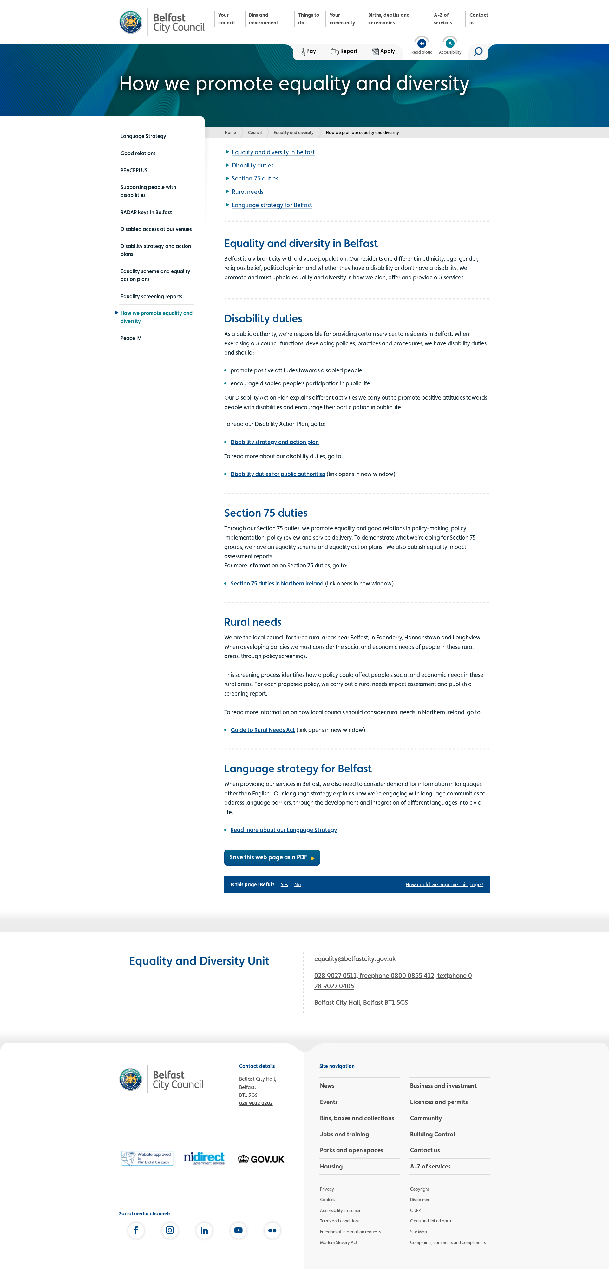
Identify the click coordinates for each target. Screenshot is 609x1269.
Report (348, 51)
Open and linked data (430, 1220)
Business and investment (443, 1085)
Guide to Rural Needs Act (263, 729)
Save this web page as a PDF (268, 857)
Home (230, 132)
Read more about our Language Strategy (284, 829)
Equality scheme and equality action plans (155, 275)
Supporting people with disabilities (148, 191)
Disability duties (253, 165)
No (297, 884)
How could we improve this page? (444, 884)
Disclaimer (419, 1199)
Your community (342, 19)
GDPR (415, 1210)
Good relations (138, 153)
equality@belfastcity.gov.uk (355, 959)
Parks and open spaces (351, 1150)
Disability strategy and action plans (156, 250)
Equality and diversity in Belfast (273, 151)
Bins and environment (263, 19)
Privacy (327, 1189)
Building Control (432, 1134)
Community (426, 1118)
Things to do (308, 19)
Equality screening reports (151, 296)
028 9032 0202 (256, 1103)
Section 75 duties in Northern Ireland (277, 583)
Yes (284, 884)
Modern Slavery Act (338, 1242)
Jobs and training (344, 1134)
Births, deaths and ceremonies (389, 19)
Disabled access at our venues (156, 229)
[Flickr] (272, 1232)
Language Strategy (143, 136)
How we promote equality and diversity (157, 317)
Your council (226, 19)
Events (329, 1101)
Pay (311, 51)
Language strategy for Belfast (272, 204)
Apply (387, 51)
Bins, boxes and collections (357, 1118)
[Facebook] (136, 1232)
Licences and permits (439, 1101)
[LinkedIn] (204, 1232)
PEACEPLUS (134, 170)
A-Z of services (443, 19)
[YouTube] (238, 1232)
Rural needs (248, 191)
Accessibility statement (341, 1210)
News (327, 1085)
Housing (331, 1166)
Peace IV (131, 338)
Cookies (327, 1199)
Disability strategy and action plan (275, 441)
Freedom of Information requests (350, 1231)
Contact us (478, 19)
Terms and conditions (339, 1220)
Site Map (418, 1231)
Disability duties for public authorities (278, 473)
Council (255, 132)
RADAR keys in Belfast (146, 212)
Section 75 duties (255, 178)
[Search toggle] (478, 52)
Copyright (419, 1189)
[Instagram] (170, 1232)
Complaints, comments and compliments (448, 1242)
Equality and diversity (294, 132)
